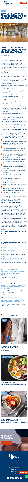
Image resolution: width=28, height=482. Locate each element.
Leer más (3, 266)
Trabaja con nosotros (14, 464)
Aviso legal (14, 469)
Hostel (14, 466)
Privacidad (14, 471)
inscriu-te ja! (7, 443)
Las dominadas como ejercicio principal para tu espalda (12, 301)
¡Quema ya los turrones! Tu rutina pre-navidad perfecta (12, 259)
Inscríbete (23, 2)
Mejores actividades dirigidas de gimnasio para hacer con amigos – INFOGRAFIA (13, 287)
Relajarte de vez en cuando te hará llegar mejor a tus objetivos (12, 273)
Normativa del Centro (14, 467)
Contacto (14, 462)
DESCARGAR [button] (3, 237)
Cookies (14, 473)
